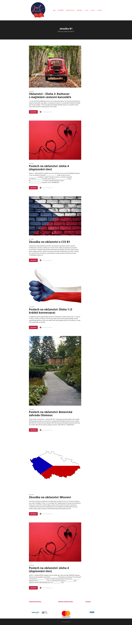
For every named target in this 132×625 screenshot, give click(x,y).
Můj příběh (61, 10)
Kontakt (100, 10)
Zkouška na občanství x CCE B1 (49, 242)
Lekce (86, 10)
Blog (54, 10)
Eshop (92, 10)
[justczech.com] (38, 10)
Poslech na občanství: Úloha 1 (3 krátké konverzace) (50, 311)
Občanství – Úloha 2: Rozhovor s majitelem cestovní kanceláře (50, 95)
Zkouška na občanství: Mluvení (50, 497)
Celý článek (33, 112)
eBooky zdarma (70, 10)
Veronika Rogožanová (47, 112)
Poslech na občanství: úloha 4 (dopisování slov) (49, 167)
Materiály (79, 10)
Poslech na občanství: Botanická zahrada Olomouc (50, 413)
